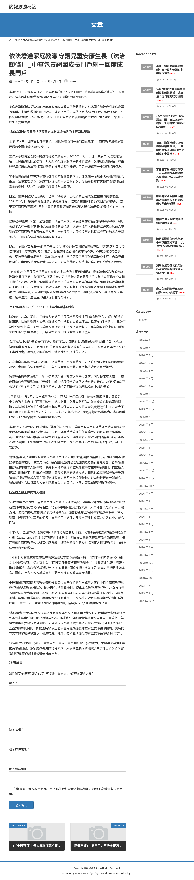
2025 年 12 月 (147, 401)
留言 (13, 683)
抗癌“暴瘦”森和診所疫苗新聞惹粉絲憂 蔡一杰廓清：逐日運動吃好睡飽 (170, 94)
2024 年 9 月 (146, 493)
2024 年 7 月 (146, 509)
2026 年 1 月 (146, 393)
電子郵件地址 (19, 749)
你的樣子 (144, 319)
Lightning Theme (97, 873)
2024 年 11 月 (147, 478)
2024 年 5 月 (146, 524)
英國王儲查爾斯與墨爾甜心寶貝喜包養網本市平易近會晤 (169, 69)
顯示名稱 (16, 729)
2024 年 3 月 (146, 539)
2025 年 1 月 (146, 462)
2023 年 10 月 (147, 578)
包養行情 (97, 407)
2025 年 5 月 (146, 447)
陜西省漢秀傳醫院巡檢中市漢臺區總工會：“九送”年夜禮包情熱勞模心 (170, 244)
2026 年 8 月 (146, 340)
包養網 (76, 117)
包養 (33, 352)
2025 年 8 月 (146, 424)
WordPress (80, 873)
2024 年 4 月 (146, 531)
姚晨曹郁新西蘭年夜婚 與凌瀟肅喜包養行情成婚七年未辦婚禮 (169, 200)
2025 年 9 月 (146, 416)
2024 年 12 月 (147, 470)
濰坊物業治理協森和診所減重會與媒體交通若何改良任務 (169, 269)
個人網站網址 (18, 769)
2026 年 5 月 (146, 363)
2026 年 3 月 (146, 378)
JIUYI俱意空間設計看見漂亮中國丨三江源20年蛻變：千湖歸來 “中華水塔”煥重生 (170, 121)
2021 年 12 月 (147, 601)
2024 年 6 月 (146, 516)
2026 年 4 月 (146, 370)
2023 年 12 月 (147, 562)
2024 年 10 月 (147, 486)
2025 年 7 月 (146, 432)
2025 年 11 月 (147, 409)
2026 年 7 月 (146, 347)
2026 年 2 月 (146, 386)
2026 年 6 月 (146, 355)
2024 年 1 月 (146, 555)
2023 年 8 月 (146, 593)
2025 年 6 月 (146, 439)
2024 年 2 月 (146, 547)
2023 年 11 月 (147, 570)
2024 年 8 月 (146, 501)
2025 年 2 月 (146, 455)
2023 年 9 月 (146, 585)
